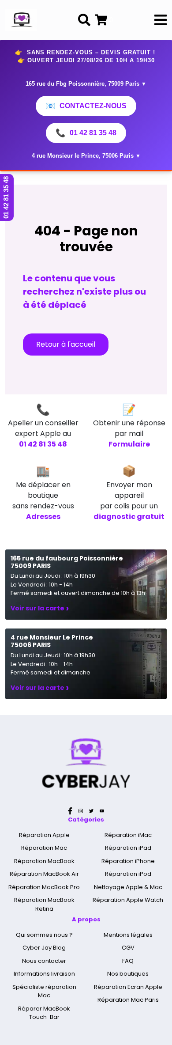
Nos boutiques (128, 973)
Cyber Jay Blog (44, 947)
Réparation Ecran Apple (128, 987)
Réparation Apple (44, 835)
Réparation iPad (128, 848)
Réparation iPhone (128, 861)
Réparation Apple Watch (128, 900)
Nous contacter (44, 961)
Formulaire (129, 444)
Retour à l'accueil (65, 344)
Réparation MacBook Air (44, 874)
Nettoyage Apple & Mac (128, 887)
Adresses (43, 516)
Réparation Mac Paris (128, 1000)
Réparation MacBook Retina (44, 904)
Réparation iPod (128, 874)
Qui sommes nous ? (44, 935)
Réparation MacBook (44, 861)
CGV (128, 947)
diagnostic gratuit (129, 516)
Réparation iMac (128, 835)
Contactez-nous (86, 106)
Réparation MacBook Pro (44, 887)
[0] (101, 20)
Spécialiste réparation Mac (44, 991)
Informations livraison (44, 973)
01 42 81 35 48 (86, 133)
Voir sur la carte (40, 608)
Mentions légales (128, 935)
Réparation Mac (44, 848)
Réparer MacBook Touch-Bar (44, 1013)
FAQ (128, 961)
